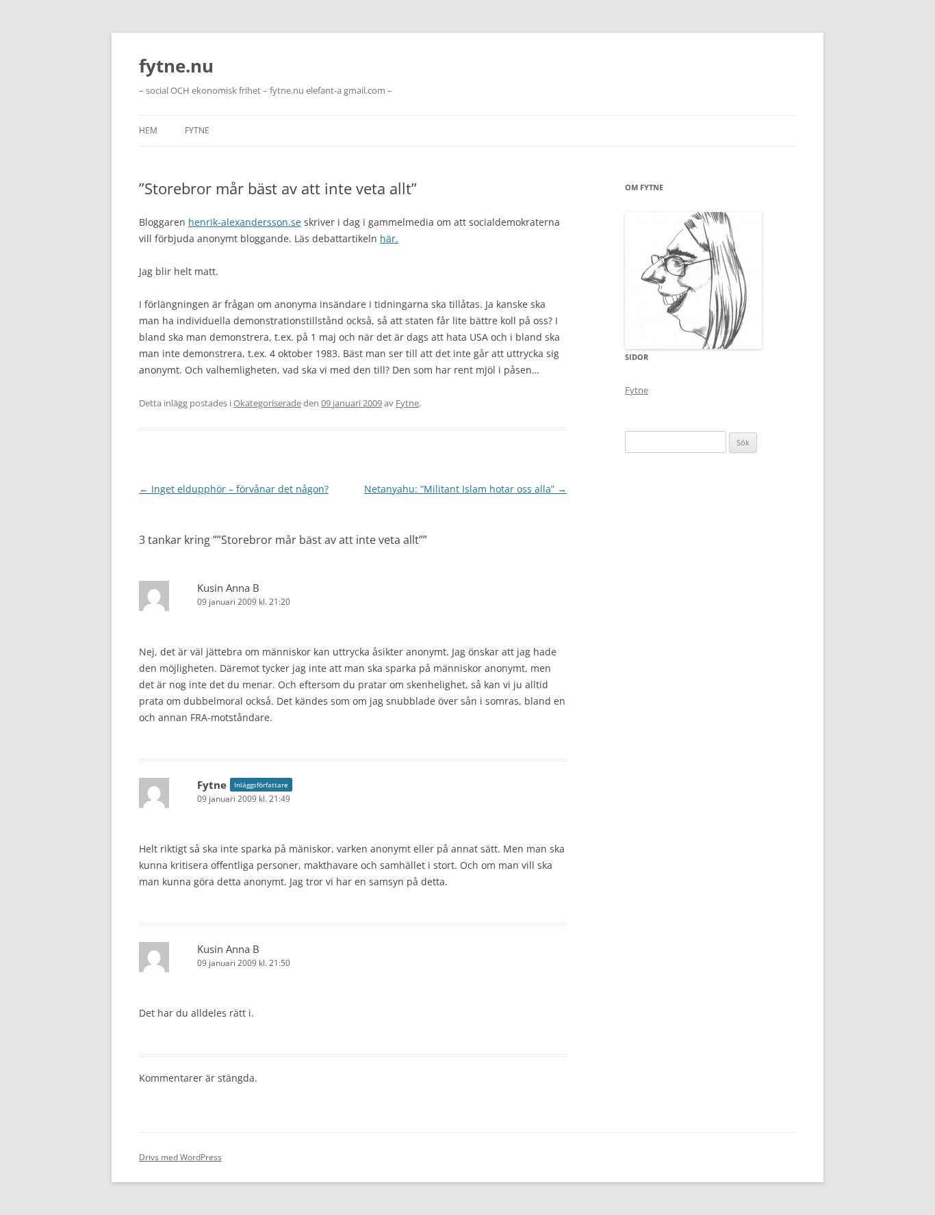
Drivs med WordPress (180, 1157)
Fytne (197, 130)
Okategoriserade (267, 403)
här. (389, 238)
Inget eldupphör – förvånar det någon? (234, 488)
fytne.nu (176, 65)
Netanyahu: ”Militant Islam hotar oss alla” (465, 488)
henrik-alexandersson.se (244, 221)
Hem (148, 130)
